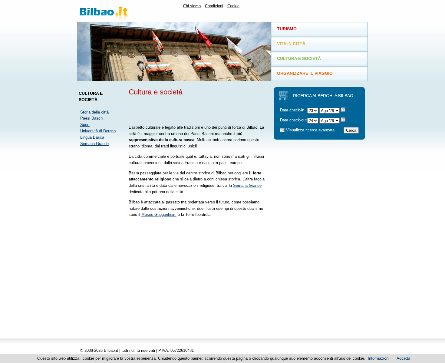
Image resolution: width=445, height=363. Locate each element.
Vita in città (291, 43)
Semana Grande (94, 143)
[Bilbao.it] (124, 11)
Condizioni (214, 6)
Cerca (351, 130)
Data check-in (292, 110)
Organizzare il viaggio (305, 73)
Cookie (233, 6)
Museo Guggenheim (158, 214)
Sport (85, 124)
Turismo (287, 28)
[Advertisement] (101, 241)
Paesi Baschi (92, 118)
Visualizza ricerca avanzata (310, 130)
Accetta (403, 358)
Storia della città (94, 112)
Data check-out (293, 120)
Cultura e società (299, 58)
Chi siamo (192, 6)
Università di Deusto (98, 131)
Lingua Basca (92, 137)
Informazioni (378, 358)
